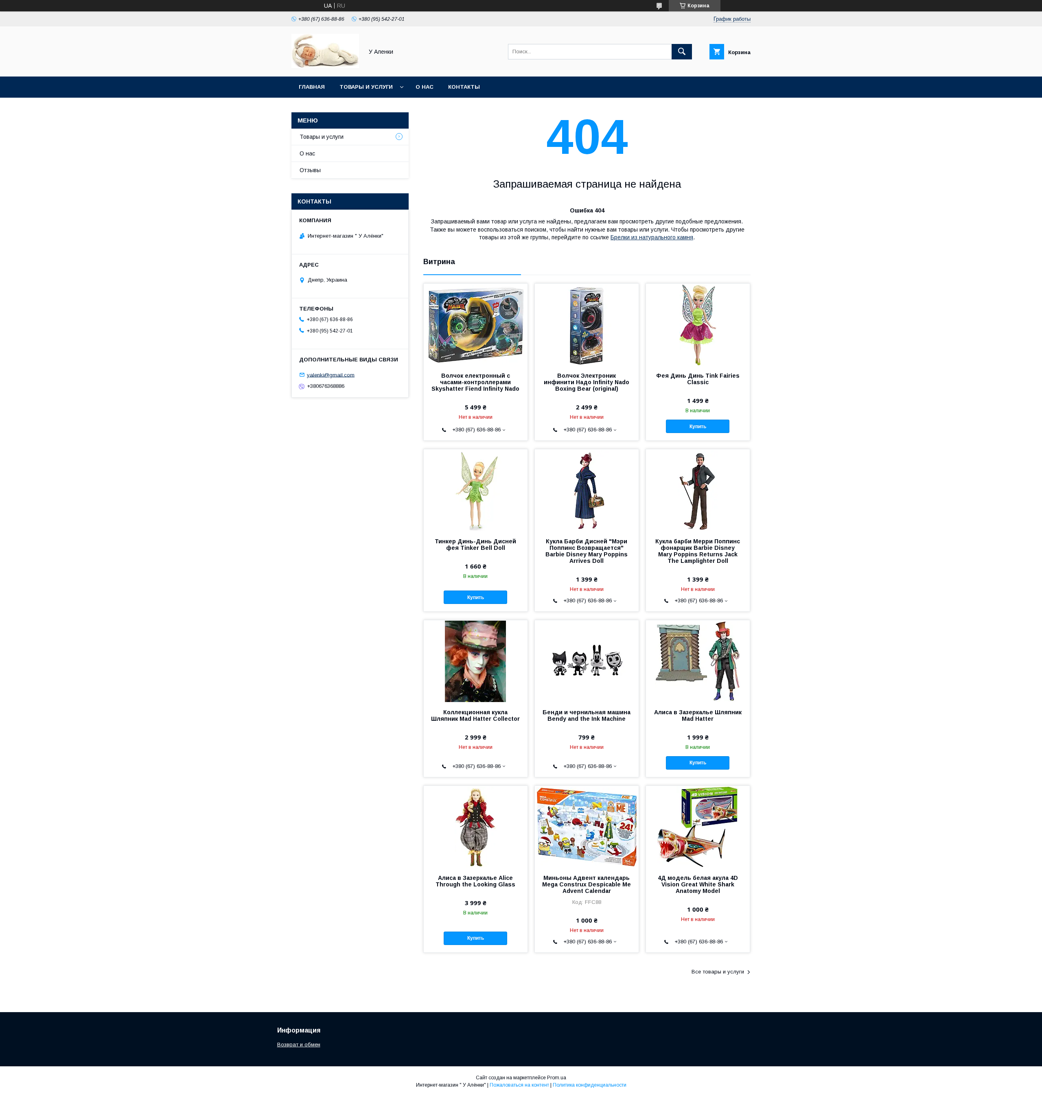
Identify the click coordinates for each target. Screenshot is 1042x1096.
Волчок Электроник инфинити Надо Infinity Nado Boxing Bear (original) (586, 382)
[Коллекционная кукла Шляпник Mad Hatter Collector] (476, 661)
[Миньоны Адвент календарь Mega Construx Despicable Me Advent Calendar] (587, 826)
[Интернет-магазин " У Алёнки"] (325, 66)
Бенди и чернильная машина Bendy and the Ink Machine (586, 715)
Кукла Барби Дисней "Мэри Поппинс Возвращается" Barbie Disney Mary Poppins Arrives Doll (586, 551)
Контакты (464, 87)
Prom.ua (556, 1078)
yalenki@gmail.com (331, 375)
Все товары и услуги (718, 972)
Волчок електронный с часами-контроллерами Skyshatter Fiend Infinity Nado (475, 382)
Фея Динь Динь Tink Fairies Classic (698, 378)
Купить (698, 426)
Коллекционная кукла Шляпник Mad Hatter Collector (475, 715)
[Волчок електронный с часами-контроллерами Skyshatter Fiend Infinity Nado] (476, 324)
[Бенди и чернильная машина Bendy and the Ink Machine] (587, 661)
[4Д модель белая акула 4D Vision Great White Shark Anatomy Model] (698, 826)
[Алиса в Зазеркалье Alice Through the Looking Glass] (476, 826)
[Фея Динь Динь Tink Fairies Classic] (698, 324)
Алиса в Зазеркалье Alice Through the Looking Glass (475, 881)
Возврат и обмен (298, 1044)
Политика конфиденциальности (589, 1085)
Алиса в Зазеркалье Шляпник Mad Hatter (698, 715)
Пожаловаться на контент (519, 1085)
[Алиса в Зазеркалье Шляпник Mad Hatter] (698, 661)
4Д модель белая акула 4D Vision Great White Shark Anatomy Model (698, 884)
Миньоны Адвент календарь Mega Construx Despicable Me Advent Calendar (586, 884)
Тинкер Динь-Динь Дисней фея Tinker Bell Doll (475, 544)
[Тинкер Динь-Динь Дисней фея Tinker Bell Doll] (476, 490)
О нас (424, 87)
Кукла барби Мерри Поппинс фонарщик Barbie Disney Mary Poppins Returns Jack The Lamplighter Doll (697, 551)
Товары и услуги (366, 87)
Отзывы (310, 170)
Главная (312, 87)
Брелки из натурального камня (652, 237)
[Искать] (682, 51)
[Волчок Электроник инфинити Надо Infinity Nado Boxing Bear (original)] (587, 324)
